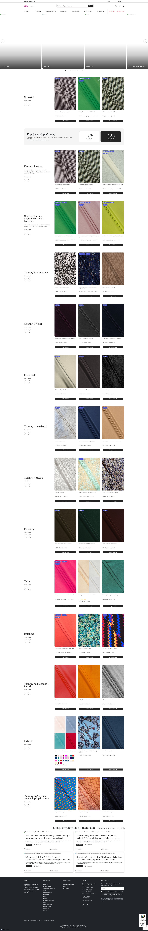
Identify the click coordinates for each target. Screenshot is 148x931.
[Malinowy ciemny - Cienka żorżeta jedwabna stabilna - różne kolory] (61, 763)
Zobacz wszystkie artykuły (111, 828)
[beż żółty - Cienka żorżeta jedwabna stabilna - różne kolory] (56, 763)
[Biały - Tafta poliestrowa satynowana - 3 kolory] (80, 599)
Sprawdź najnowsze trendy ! (31, 887)
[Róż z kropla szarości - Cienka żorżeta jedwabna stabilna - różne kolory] (61, 758)
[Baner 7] (75, 70)
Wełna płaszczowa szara (108, 699)
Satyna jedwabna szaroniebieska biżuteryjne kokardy (88, 751)
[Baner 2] (67, 70)
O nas (44, 890)
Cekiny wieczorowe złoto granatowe (110, 492)
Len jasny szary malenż (60, 441)
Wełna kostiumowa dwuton (108, 751)
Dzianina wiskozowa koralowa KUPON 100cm (64, 648)
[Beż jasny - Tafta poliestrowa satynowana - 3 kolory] (85, 599)
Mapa (44, 902)
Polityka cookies (47, 886)
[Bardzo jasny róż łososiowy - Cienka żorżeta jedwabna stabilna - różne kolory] (71, 760)
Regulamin (46, 894)
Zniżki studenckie (47, 904)
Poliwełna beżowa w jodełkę (109, 287)
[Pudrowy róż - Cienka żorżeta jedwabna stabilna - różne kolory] (61, 756)
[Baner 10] (81, 70)
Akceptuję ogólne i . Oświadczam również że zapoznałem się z (113, 893)
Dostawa (45, 884)
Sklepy (45, 910)
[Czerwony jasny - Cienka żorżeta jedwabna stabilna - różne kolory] (73, 756)
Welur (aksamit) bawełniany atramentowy (112, 338)
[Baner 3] (69, 70)
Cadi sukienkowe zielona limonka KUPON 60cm (113, 235)
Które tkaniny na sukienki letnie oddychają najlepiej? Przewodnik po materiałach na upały (98, 836)
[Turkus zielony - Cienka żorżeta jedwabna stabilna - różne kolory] (58, 760)
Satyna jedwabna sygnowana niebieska (63, 811)
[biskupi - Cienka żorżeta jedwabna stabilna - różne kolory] (63, 758)
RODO (44, 896)
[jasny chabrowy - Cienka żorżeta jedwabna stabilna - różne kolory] (66, 760)
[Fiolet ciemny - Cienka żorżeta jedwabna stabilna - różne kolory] (71, 758)
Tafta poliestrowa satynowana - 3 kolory (87, 595)
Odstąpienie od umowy (49, 888)
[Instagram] (83, 904)
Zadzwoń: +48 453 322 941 (29, 1)
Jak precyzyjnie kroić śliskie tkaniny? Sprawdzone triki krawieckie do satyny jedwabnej (49, 858)
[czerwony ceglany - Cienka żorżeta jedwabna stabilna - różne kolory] (61, 760)
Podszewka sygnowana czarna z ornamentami (112, 389)
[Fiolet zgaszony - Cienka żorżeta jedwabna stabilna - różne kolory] (66, 758)
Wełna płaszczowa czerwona (61, 699)
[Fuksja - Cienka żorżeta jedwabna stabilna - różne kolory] (66, 756)
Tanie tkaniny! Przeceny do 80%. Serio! (31, 884)
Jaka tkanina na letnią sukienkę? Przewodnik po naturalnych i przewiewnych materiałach (48, 836)
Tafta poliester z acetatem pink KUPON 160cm (65, 595)
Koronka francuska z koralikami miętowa (87, 492)
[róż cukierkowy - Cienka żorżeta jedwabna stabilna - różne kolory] (68, 758)
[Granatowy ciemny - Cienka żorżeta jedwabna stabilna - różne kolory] (56, 758)
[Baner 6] (74, 70)
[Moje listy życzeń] (119, 5)
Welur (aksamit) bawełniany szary (86, 338)
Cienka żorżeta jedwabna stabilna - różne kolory (65, 751)
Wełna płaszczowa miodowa (85, 699)
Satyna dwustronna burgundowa (110, 543)
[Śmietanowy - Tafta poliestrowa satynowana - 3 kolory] (82, 599)
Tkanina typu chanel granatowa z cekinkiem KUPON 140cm (88, 288)
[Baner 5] (72, 70)
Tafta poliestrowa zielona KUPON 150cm (87, 111)
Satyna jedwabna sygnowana (85, 811)
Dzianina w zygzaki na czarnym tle (110, 648)
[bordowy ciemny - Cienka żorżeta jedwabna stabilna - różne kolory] (58, 763)
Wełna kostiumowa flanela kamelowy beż (111, 441)
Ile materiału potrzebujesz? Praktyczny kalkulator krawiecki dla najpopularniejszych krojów (99, 858)
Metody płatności (47, 892)
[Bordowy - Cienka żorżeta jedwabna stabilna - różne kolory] (63, 756)
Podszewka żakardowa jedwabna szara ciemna (89, 389)
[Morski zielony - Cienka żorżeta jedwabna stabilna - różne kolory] (58, 758)
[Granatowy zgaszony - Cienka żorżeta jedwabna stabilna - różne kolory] (68, 760)
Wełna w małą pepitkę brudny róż (62, 111)
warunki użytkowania (114, 891)
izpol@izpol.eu (88, 900)
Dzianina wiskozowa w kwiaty (85, 648)
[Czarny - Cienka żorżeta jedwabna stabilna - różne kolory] (56, 756)
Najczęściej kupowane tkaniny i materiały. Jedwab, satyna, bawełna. (32, 891)
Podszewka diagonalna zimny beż (62, 389)
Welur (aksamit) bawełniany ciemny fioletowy (65, 338)
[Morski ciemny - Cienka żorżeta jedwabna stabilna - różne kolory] (73, 758)
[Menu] (145, 915)
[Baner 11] (82, 70)
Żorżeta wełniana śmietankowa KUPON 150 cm (113, 184)
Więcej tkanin (27, 100)
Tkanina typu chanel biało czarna (62, 287)
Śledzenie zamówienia (68, 884)
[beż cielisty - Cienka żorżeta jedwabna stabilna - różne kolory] (73, 760)
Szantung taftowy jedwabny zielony (110, 595)
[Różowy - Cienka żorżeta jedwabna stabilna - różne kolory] (58, 756)
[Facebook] (87, 904)
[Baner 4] (70, 70)
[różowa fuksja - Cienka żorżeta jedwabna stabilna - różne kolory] (56, 760)
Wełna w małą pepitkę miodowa (109, 111)
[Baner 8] (77, 70)
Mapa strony (46, 908)
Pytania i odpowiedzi (48, 900)
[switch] (142, 925)
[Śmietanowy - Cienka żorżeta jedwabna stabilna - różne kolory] (68, 756)
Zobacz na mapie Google (88, 893)
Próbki (45, 898)
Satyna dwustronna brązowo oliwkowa (63, 543)
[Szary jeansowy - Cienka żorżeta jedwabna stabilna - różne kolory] (63, 760)
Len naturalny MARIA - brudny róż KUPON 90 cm (88, 236)
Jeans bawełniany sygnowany (109, 811)
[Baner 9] (79, 70)
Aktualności (38, 844)
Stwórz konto (66, 888)
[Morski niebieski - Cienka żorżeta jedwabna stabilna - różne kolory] (71, 756)
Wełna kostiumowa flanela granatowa (87, 441)
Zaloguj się (65, 886)
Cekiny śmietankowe (59, 492)
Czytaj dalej (29, 844)
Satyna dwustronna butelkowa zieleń (87, 543)
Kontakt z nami (47, 906)
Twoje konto (67, 880)
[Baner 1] (65, 70)
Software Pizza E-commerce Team (78, 927)
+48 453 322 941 (86, 898)
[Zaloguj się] (116, 5)
